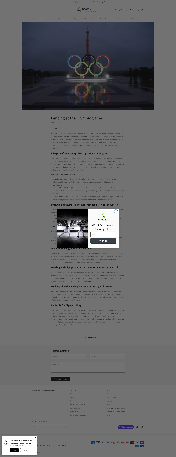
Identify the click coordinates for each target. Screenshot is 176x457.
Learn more (19, 445)
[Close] (36, 437)
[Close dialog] (116, 211)
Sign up (103, 240)
